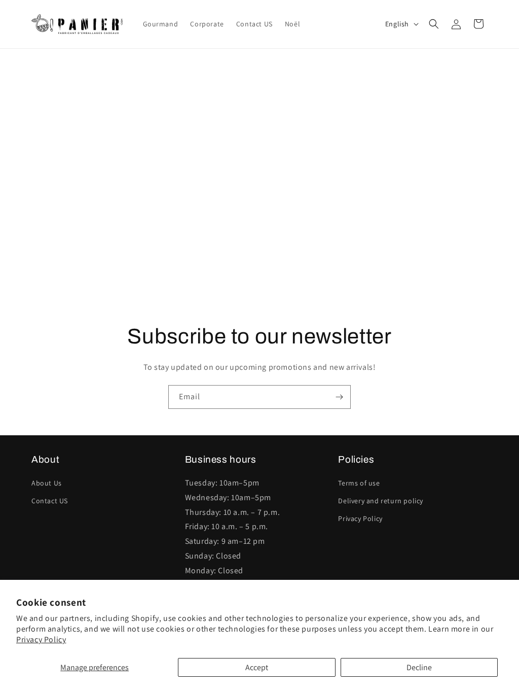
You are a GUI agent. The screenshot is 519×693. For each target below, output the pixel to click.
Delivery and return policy (380, 500)
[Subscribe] (339, 397)
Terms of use (359, 483)
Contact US (49, 500)
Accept (256, 667)
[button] (434, 24)
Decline (419, 667)
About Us (46, 483)
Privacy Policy (41, 639)
